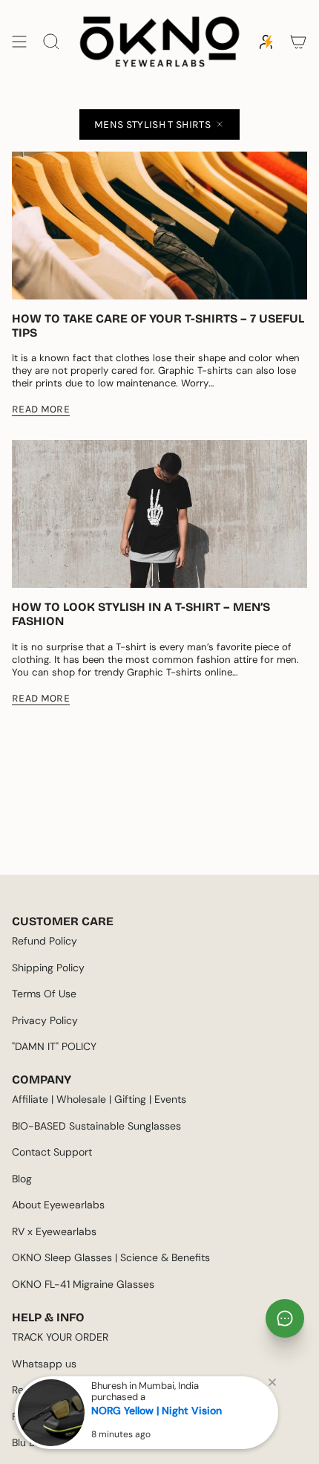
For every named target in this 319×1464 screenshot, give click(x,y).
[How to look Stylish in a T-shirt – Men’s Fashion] (159, 514)
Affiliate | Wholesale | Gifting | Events (99, 1099)
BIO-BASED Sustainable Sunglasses (96, 1126)
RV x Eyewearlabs (54, 1231)
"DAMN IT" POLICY (54, 1046)
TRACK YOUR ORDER (60, 1337)
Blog (22, 1178)
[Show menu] (19, 42)
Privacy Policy (45, 1020)
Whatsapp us (44, 1363)
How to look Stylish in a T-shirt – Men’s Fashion (141, 614)
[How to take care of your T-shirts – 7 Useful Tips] (159, 225)
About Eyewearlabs (58, 1204)
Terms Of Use (44, 993)
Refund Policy (44, 941)
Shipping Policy (48, 967)
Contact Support (52, 1152)
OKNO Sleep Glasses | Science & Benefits (111, 1257)
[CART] (298, 42)
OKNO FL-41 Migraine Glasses (83, 1284)
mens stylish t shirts (152, 124)
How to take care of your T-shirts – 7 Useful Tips (158, 325)
